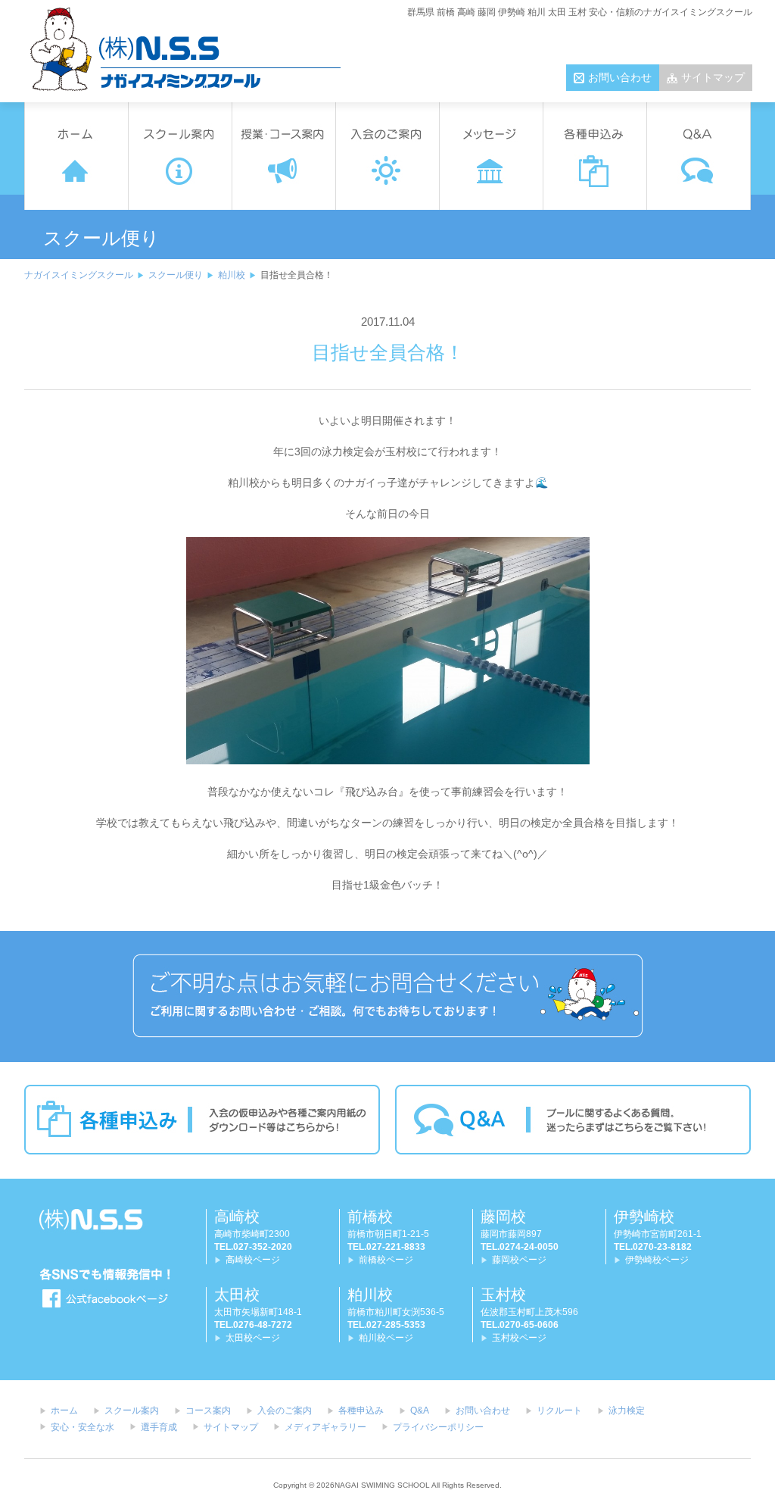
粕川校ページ (386, 1337)
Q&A (419, 1410)
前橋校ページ (386, 1259)
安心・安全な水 (82, 1427)
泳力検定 (626, 1410)
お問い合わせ (620, 77)
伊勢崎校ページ (657, 1259)
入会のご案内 (284, 1410)
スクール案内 (131, 1410)
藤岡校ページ (519, 1259)
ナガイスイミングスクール (78, 275)
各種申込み (361, 1410)
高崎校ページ (253, 1259)
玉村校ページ (519, 1337)
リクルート (559, 1410)
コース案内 (208, 1410)
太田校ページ (253, 1337)
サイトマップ (713, 77)
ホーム (64, 1410)
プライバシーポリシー (438, 1427)
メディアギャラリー (325, 1427)
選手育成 (159, 1427)
